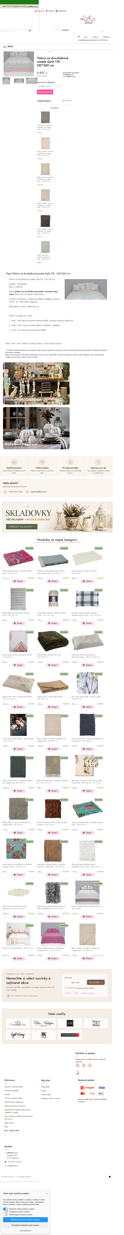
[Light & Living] (18, 1035)
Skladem (24, 343)
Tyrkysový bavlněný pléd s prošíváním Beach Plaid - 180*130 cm (87, 823)
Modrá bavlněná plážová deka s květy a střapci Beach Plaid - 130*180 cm (51, 572)
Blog (6, 1126)
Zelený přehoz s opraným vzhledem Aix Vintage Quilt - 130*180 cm (17, 823)
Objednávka (62, 11)
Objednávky (45, 1087)
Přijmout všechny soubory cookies (25, 1220)
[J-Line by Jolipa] (70, 1023)
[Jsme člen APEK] (77, 1072)
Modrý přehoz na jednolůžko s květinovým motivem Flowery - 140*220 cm (17, 865)
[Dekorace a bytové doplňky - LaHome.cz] (88, 18)
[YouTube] (89, 1065)
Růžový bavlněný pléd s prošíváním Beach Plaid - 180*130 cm (17, 572)
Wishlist (50, 11)
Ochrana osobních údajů (13, 1098)
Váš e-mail (68, 978)
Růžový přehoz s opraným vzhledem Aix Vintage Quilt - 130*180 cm (45, 153)
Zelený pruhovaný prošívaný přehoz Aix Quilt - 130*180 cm (43, 257)
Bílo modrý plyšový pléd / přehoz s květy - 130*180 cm (86, 698)
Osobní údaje (46, 1094)
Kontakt (7, 1094)
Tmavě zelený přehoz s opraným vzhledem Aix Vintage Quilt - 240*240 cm (18, 781)
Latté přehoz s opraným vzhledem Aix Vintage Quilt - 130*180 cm (44, 127)
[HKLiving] (44, 1035)
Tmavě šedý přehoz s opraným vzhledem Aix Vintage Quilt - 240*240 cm (87, 740)
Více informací (25, 1230)
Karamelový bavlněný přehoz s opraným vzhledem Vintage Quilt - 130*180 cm (51, 865)
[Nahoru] (109, 1176)
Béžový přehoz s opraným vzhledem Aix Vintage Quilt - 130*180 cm (45, 205)
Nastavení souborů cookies (50, 1098)
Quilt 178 (33, 301)
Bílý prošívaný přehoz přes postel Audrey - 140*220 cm (17, 656)
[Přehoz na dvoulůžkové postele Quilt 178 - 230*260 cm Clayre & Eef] (6, 81)
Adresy (43, 1090)
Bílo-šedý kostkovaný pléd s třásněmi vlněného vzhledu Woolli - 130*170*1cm (86, 614)
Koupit (19, 581)
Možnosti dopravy (44, 101)
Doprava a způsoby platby (13, 1086)
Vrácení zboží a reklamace (13, 1102)
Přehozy (95, 37)
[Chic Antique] (44, 1023)
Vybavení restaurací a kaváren (14, 1106)
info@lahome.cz (32, 6)
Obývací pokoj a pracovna (52, 343)
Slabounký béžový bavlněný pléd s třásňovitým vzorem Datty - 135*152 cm (86, 865)
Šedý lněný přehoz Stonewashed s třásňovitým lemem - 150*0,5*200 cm (86, 656)
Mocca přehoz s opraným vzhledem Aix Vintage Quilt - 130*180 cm (45, 231)
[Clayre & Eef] (18, 1023)
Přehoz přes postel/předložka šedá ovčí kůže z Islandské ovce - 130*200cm (51, 907)
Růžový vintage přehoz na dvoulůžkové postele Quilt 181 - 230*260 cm (50, 949)
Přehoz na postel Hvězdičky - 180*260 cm (18, 948)
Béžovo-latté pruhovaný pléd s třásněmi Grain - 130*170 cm (16, 614)
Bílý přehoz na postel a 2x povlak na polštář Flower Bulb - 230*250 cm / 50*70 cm (87, 781)
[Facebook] (83, 1065)
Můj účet (40, 11)
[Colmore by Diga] (70, 1035)
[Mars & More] (96, 1023)
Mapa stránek (9, 1123)
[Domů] (79, 37)
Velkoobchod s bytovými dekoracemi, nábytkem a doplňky (17, 1111)
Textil (85, 37)
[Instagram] (77, 1065)
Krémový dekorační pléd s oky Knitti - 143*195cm (84, 572)
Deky (13, 343)
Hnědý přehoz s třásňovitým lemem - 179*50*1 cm (50, 698)
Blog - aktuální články (11, 1130)
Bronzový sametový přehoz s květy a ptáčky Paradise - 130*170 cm (52, 823)
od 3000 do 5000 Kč (36, 343)
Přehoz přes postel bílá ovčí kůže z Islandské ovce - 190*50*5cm (15, 907)
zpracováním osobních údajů (85, 988)
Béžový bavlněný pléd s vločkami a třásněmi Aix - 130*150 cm (52, 781)
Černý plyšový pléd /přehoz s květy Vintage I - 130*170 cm (18, 740)
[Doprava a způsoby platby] (93, 1091)
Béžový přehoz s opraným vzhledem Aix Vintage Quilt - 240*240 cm (45, 179)
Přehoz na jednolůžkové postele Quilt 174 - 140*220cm (87, 907)
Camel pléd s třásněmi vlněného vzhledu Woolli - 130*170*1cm (51, 614)
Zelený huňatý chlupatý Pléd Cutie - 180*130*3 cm (49, 656)
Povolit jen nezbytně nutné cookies (25, 1225)
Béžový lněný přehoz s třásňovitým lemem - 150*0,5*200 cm (18, 698)
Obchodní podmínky (11, 1090)
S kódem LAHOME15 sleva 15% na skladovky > (57, 2)
